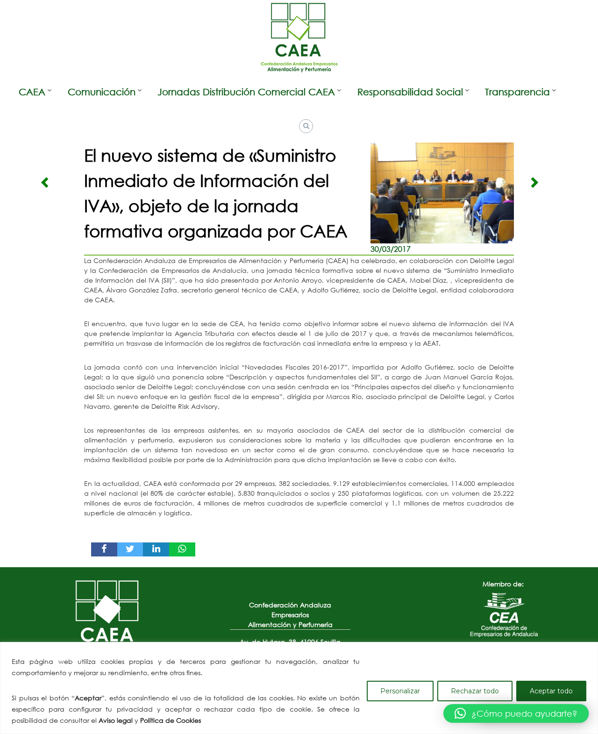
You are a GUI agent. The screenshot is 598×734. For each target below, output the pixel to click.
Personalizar (400, 691)
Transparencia (517, 91)
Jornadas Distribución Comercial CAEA (246, 91)
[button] (516, 713)
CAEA (32, 91)
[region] (299, 688)
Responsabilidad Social (410, 91)
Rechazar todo (475, 691)
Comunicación (101, 91)
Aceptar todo (551, 691)
